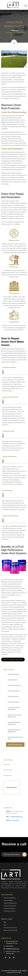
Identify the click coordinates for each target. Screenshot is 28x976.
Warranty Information (10, 927)
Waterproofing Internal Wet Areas (15, 738)
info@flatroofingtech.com (16, 816)
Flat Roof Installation (13, 674)
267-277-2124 (15, 820)
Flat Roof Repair (12, 679)
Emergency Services (13, 702)
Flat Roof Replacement (14, 685)
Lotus (5, 925)
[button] (14, 369)
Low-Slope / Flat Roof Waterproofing (14, 708)
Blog (5, 922)
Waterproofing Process (10, 930)
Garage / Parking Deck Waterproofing (14, 730)
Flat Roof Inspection (13, 696)
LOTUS (3, 122)
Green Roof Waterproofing (15, 744)
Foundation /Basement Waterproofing (14, 723)
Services (14, 30)
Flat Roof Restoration (14, 690)
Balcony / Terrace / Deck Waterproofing (14, 715)
